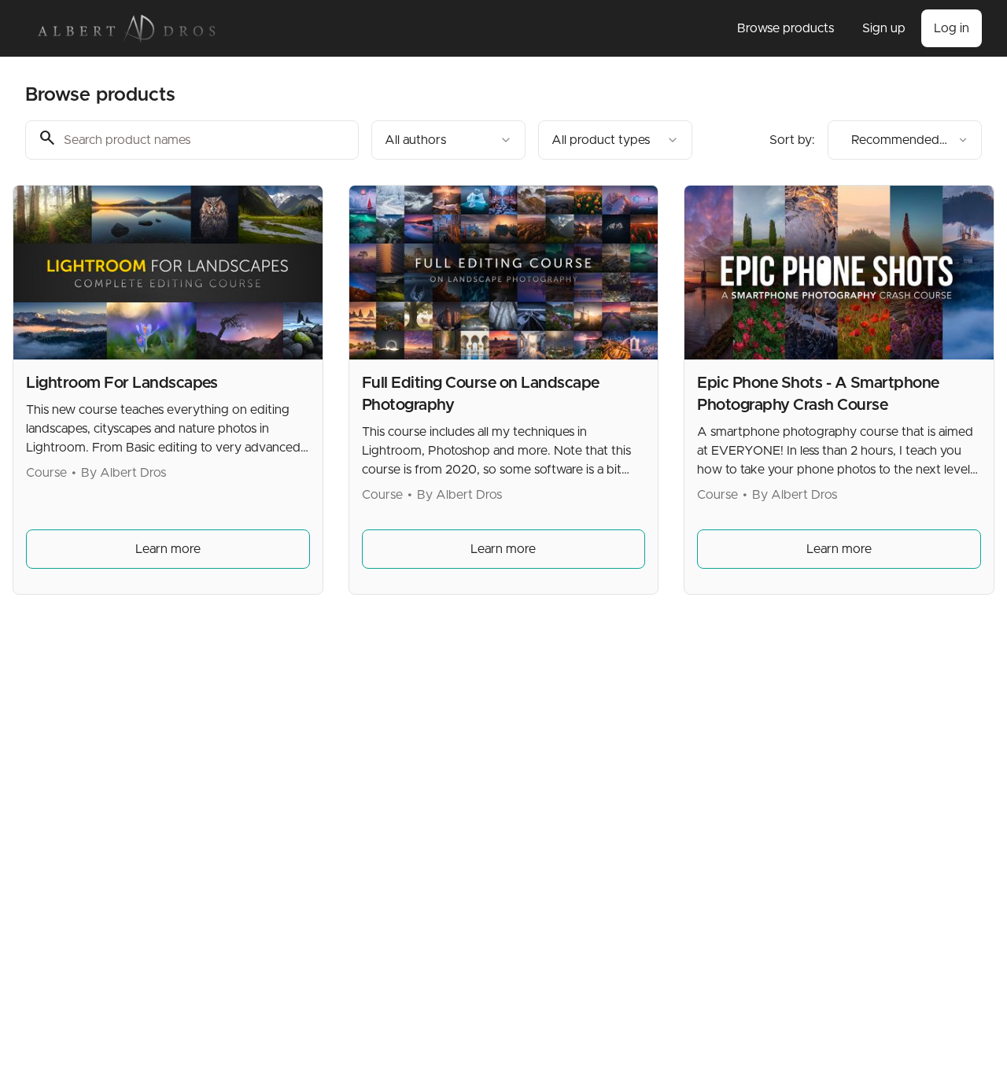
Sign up (884, 28)
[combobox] (448, 140)
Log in (951, 28)
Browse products (785, 28)
